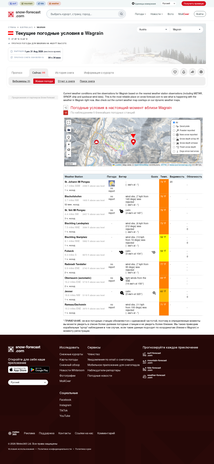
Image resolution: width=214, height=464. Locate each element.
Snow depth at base (189, 142)
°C (65, 107)
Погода (139, 14)
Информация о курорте (99, 73)
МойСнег (65, 381)
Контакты (64, 433)
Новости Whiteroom (72, 370)
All (177, 122)
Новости (156, 14)
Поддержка (46, 433)
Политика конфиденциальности (55, 448)
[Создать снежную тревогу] (183, 72)
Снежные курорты (71, 354)
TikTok (64, 410)
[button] (96, 142)
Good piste (185, 126)
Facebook (65, 400)
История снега (64, 73)
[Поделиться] (192, 72)
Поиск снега (87, 81)
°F (66, 113)
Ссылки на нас (84, 433)
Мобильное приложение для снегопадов (113, 365)
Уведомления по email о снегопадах (110, 359)
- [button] (69, 154)
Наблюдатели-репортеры (103, 370)
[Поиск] (121, 14)
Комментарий (106, 433)
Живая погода (44, 81)
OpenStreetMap (141, 164)
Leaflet (118, 164)
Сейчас (36, 73)
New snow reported (188, 134)
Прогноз (17, 73)
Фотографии (67, 375)
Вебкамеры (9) (21, 81)
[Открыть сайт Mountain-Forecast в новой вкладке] (27, 3)
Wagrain (41, 27)
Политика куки (83, 448)
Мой (183, 14)
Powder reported (187, 130)
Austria (26, 27)
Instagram (65, 405)
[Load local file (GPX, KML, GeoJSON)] (68, 129)
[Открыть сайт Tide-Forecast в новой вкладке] (41, 3)
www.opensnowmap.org (180, 164)
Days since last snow (189, 151)
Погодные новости (99, 375)
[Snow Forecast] (23, 14)
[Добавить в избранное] (175, 72)
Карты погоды (69, 359)
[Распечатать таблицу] (201, 72)
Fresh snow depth (188, 146)
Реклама (29, 433)
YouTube (65, 416)
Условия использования (21, 448)
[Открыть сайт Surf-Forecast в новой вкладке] (13, 3)
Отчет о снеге (66, 81)
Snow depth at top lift (189, 138)
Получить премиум (194, 3)
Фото (171, 14)
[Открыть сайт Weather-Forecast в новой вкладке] (54, 3)
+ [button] (69, 144)
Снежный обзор (70, 365)
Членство (93, 354)
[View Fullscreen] (68, 122)
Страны (12, 27)
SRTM (164, 164)
